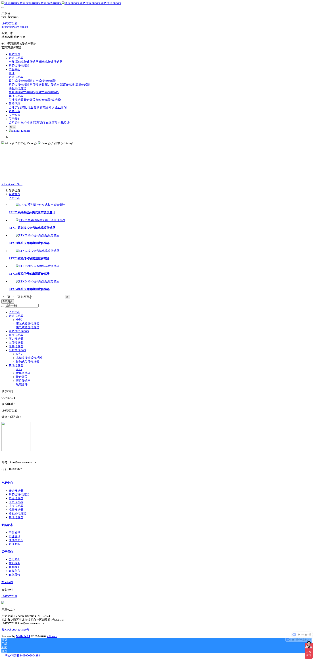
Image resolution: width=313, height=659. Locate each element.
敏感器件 (22, 384)
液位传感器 (23, 380)
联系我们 (14, 567)
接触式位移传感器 (27, 361)
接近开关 (22, 376)
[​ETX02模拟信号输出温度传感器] (37, 250)
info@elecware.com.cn (14, 26)
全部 (11, 61)
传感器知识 (16, 540)
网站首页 (14, 54)
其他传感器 (16, 365)
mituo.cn (52, 636)
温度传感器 (16, 342)
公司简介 (14, 559)
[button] (7, 184)
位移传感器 (23, 373)
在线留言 (14, 570)
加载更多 (7, 301)
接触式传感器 (17, 350)
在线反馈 (14, 574)
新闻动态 (7, 524)
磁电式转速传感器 (27, 327)
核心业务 (14, 563)
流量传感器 (16, 346)
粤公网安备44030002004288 (22, 655)
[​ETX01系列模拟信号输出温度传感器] (40, 220)
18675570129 (9, 23)
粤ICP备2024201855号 (15, 629)
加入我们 (7, 582)
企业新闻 (14, 544)
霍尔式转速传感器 (27, 323)
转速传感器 (16, 315)
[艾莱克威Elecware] (156, 3)
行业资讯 (14, 536)
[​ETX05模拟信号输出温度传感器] (37, 266)
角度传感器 (16, 334)
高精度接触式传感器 (29, 357)
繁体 (12, 126)
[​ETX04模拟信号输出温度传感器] (37, 281)
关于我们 (7, 551)
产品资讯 (14, 532)
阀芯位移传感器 (19, 331)
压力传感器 (16, 338)
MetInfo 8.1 (23, 636)
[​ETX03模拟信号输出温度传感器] (37, 235)
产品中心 (14, 198)
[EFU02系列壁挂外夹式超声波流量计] (40, 204)
